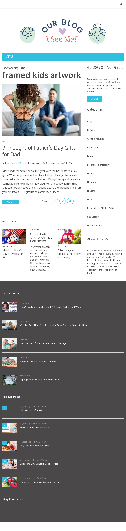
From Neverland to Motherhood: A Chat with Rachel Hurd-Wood (51, 307)
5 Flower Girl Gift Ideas (31, 410)
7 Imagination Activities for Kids (35, 427)
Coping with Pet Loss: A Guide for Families (40, 379)
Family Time (93, 147)
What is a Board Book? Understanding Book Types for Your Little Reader (55, 325)
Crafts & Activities (95, 138)
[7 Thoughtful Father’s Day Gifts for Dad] (41, 110)
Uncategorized (94, 225)
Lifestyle (91, 190)
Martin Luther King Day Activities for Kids (13, 254)
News (90, 199)
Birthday (91, 130)
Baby (89, 121)
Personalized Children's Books (102, 208)
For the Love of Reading (99, 164)
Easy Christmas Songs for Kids (34, 445)
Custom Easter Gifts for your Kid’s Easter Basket (41, 237)
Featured (91, 156)
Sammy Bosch (18, 163)
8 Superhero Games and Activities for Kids (40, 482)
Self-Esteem (93, 216)
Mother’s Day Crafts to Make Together (38, 361)
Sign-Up (94, 98)
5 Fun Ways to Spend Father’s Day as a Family (69, 254)
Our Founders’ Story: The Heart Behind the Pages (44, 343)
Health (90, 173)
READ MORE (10, 201)
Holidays (8, 141)
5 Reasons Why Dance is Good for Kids (39, 463)
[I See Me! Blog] (63, 48)
